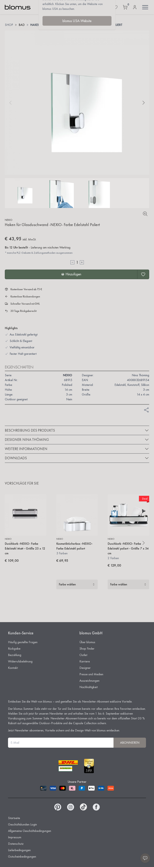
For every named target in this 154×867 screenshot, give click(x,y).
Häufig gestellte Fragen (22, 642)
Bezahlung (14, 655)
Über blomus (87, 642)
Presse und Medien (91, 674)
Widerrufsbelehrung (20, 661)
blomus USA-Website (77, 20)
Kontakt (13, 668)
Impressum (14, 837)
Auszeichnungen (89, 680)
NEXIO (8, 220)
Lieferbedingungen (19, 850)
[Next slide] (144, 103)
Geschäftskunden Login (22, 824)
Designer (85, 668)
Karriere (84, 661)
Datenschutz (16, 844)
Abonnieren (129, 742)
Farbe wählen (67, 584)
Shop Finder (86, 648)
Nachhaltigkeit (88, 687)
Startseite (14, 818)
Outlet (83, 655)
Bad (22, 25)
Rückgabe (14, 648)
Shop (9, 25)
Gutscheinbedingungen (22, 856)
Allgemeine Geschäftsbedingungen (29, 831)
